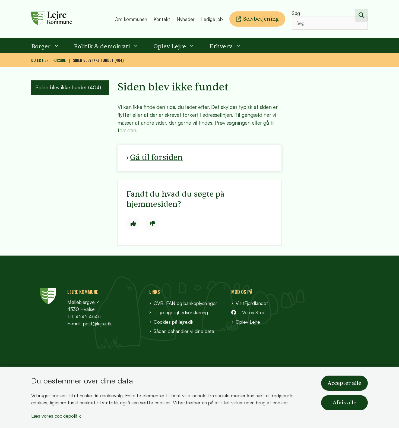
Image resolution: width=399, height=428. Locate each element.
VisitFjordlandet (252, 303)
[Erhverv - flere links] (237, 46)
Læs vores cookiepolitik (56, 416)
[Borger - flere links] (55, 46)
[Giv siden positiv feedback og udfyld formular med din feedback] (133, 223)
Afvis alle (344, 402)
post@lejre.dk (97, 323)
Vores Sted (253, 312)
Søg (296, 13)
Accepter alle (344, 383)
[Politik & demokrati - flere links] (135, 46)
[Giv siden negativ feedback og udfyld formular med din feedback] (152, 223)
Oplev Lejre (169, 46)
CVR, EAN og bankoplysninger (185, 303)
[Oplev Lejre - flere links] (191, 46)
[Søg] (361, 15)
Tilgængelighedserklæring (181, 312)
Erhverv (220, 46)
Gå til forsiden (156, 157)
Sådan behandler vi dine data (184, 331)
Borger (40, 46)
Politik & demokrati (102, 46)
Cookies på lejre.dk (173, 322)
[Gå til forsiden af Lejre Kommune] (71, 19)
